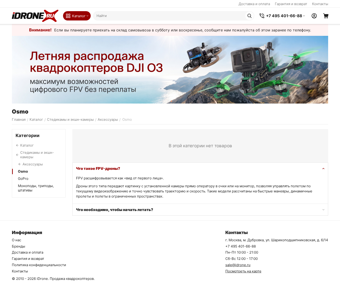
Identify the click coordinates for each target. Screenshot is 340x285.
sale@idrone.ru (237, 265)
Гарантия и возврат (291, 4)
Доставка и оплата (254, 4)
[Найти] (249, 16)
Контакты (320, 4)
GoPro (23, 178)
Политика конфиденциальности (39, 265)
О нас (16, 240)
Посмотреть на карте (243, 271)
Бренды (18, 246)
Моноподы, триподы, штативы (36, 188)
